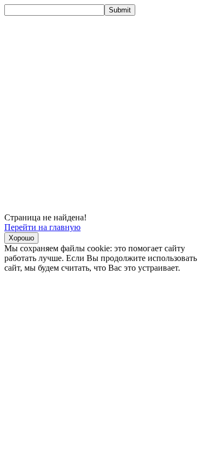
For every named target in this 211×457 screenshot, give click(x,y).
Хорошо (21, 238)
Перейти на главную (42, 227)
